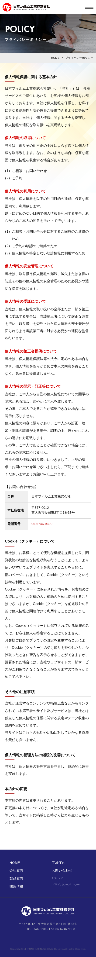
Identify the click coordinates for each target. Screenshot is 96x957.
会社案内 (16, 870)
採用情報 (16, 886)
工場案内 (58, 863)
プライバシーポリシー (66, 884)
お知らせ (57, 878)
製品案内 (16, 878)
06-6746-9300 (41, 524)
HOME (55, 57)
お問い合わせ (62, 870)
